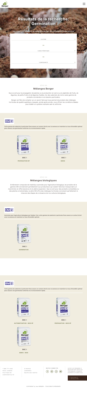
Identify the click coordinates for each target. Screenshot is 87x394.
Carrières (27, 370)
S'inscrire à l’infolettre (74, 378)
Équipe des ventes (30, 372)
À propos (27, 368)
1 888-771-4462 (8, 368)
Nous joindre (7, 370)
